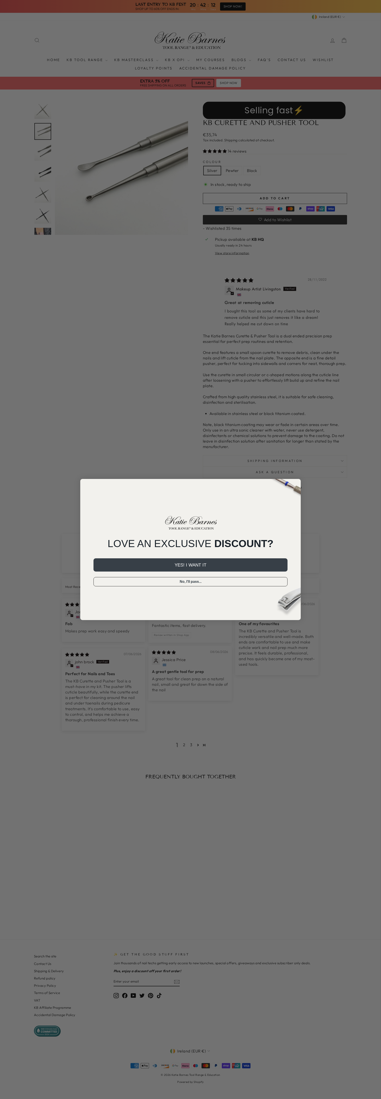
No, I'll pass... (191, 581)
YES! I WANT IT (190, 565)
